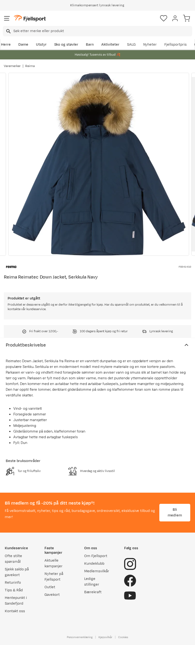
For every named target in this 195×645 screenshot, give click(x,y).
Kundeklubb (94, 563)
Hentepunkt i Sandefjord (16, 600)
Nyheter (150, 44)
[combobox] (97, 31)
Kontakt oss (15, 611)
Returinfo (13, 582)
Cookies (123, 637)
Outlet (49, 587)
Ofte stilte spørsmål (13, 559)
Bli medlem (175, 512)
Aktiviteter (110, 44)
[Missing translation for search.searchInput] (8, 31)
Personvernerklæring (80, 637)
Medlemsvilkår (96, 571)
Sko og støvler (66, 44)
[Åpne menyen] (7, 18)
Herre (6, 44)
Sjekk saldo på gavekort (17, 572)
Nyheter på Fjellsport (53, 576)
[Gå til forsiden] (30, 18)
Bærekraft (93, 592)
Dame (23, 44)
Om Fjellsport (95, 556)
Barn (90, 44)
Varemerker (12, 66)
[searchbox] (102, 31)
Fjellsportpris (175, 44)
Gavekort (52, 594)
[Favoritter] (163, 18)
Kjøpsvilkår (105, 637)
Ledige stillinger (91, 581)
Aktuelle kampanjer (53, 563)
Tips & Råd (14, 590)
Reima (30, 66)
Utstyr (41, 44)
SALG (131, 44)
